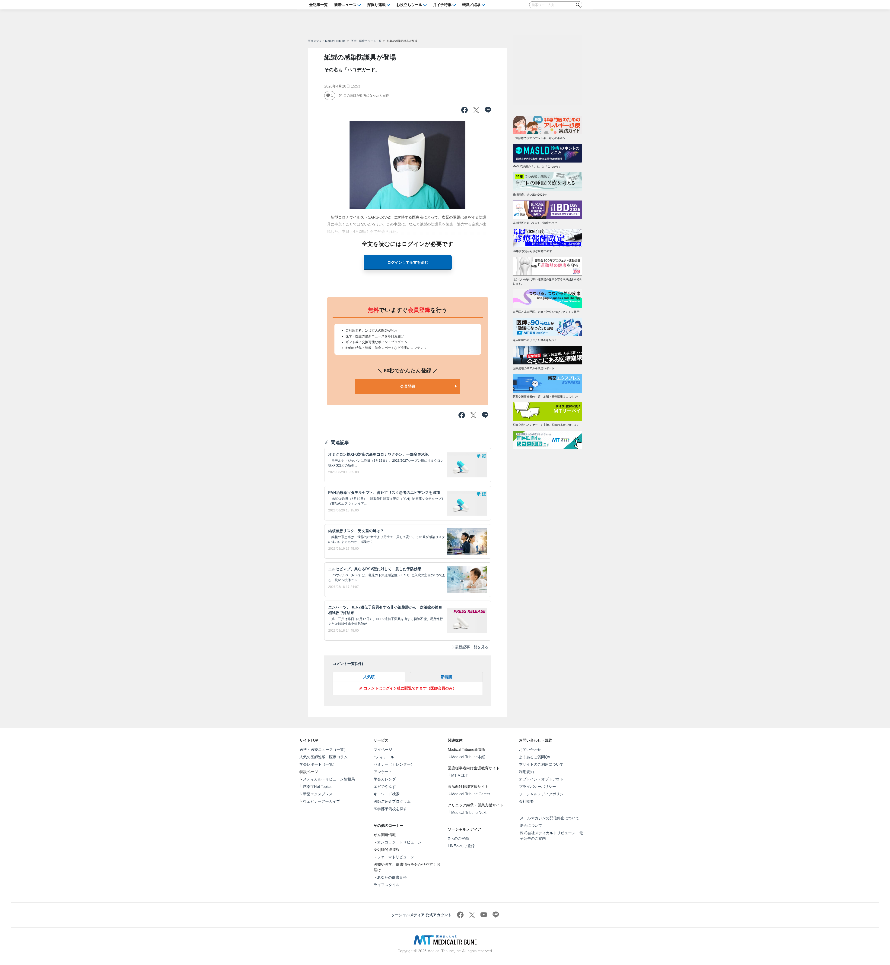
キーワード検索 (387, 794)
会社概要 (526, 801)
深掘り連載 (376, 5)
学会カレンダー (387, 779)
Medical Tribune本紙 (468, 757)
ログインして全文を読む (407, 262)
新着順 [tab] (446, 677)
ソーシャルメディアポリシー (543, 794)
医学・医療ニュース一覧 (366, 41)
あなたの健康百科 (392, 877)
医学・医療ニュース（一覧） (323, 750)
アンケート (383, 772)
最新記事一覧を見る (471, 647)
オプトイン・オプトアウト (541, 779)
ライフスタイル (387, 885)
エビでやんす (385, 787)
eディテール (384, 757)
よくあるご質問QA (534, 757)
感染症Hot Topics (317, 787)
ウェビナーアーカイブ (321, 801)
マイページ (383, 750)
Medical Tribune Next (468, 813)
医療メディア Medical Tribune (327, 41)
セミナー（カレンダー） (394, 764)
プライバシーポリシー (537, 787)
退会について (531, 825)
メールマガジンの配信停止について (549, 818)
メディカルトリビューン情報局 (329, 779)
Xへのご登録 (458, 838)
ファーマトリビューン (395, 857)
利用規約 (526, 772)
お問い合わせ (530, 750)
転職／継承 (471, 5)
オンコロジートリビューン (399, 842)
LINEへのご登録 (461, 846)
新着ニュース (345, 5)
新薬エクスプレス (318, 794)
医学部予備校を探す (390, 809)
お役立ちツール (409, 5)
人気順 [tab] (369, 677)
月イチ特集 (442, 5)
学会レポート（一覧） (318, 764)
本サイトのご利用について (541, 764)
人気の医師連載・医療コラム (323, 757)
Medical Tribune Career (470, 794)
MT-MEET (459, 775)
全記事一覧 (318, 5)
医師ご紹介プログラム (392, 801)
